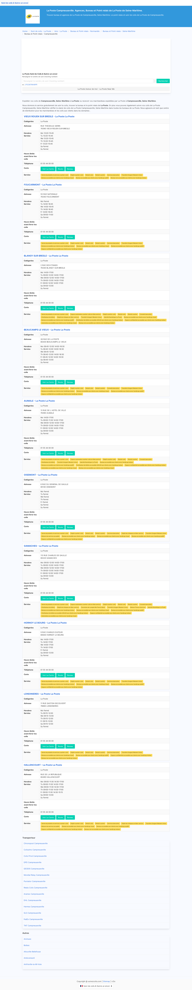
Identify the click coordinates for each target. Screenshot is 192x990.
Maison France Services (137, 607)
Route (60, 169)
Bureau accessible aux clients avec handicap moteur (58, 246)
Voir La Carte (48, 169)
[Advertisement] (96, 55)
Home (24, 31)
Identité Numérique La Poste (113, 317)
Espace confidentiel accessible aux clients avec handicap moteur (62, 249)
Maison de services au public (51, 536)
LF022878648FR (31, 85)
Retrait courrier (100, 175)
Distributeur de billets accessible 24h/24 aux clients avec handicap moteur (99, 320)
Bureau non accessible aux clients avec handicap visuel (96, 468)
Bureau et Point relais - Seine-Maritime (119, 31)
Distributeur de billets (48, 317)
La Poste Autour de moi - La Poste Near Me (96, 89)
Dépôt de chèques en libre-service (68, 317)
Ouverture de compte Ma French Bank (93, 607)
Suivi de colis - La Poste (41, 31)
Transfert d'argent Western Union (132, 175)
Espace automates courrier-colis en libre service (86, 314)
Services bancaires (113, 175)
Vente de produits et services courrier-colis (55, 175)
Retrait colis (89, 175)
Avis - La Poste (60, 31)
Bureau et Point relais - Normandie (84, 31)
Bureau (70, 169)
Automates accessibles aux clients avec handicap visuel (59, 323)
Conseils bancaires (146, 314)
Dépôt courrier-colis (77, 175)
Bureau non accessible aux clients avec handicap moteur (128, 178)
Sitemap (106, 981)
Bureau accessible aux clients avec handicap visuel (58, 178)
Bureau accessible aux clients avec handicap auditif (92, 178)
